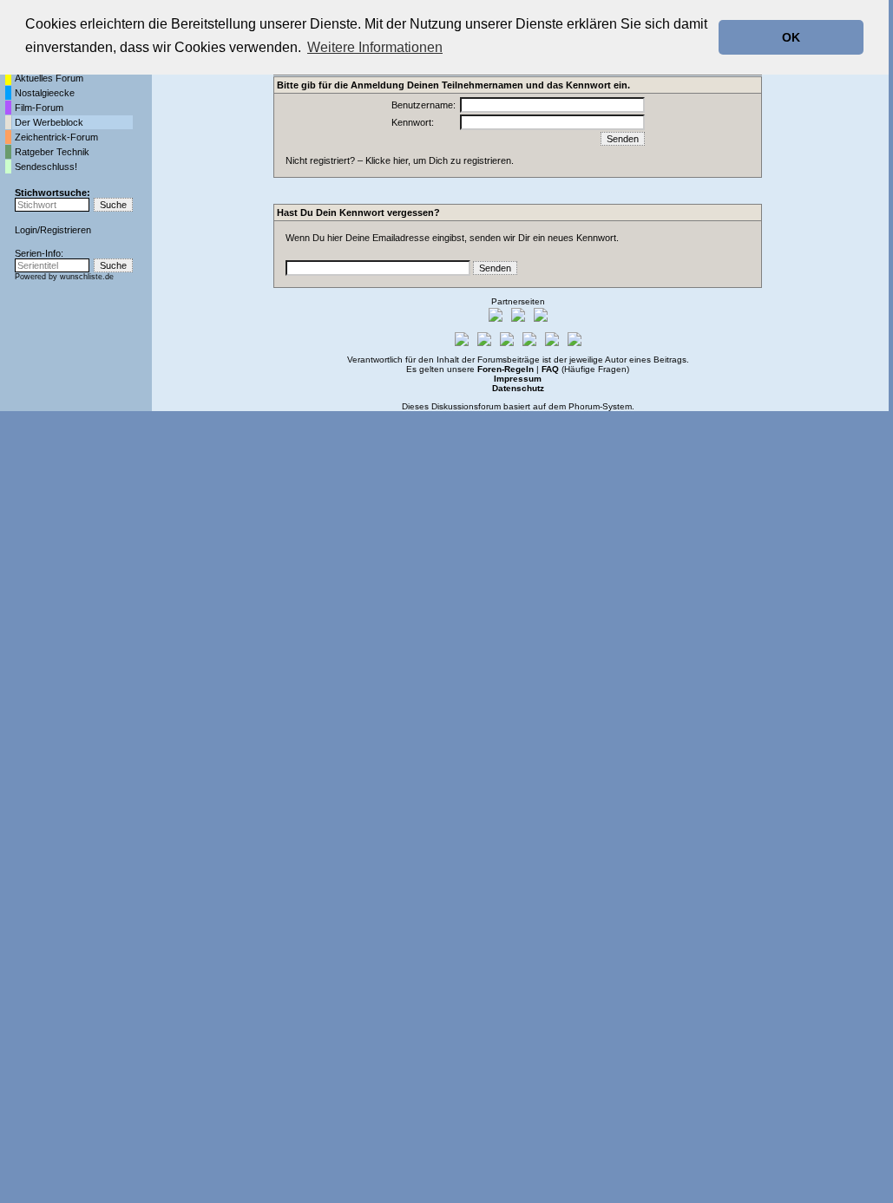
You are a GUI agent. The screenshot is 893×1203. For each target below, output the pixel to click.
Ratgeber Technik (52, 152)
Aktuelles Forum (49, 78)
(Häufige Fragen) (585, 369)
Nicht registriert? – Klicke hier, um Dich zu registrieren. (400, 160)
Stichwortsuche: (52, 192)
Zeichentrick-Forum (56, 137)
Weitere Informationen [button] (375, 47)
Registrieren (65, 230)
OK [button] (791, 37)
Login (26, 230)
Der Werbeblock (49, 122)
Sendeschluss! (46, 166)
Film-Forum (39, 107)
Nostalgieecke (45, 93)
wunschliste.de (87, 276)
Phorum (584, 406)
